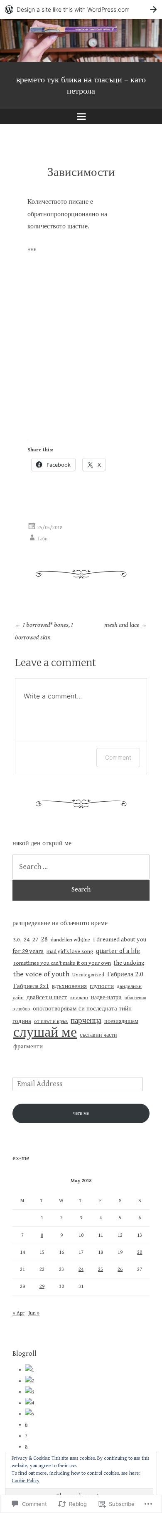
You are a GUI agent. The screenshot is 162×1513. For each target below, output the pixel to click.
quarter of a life (118, 951)
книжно (79, 998)
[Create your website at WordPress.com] (81, 9)
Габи (42, 539)
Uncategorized (88, 975)
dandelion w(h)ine (70, 940)
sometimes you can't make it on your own (62, 963)
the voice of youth (41, 974)
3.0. (17, 940)
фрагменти (28, 1046)
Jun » (33, 1313)
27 (35, 939)
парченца (86, 1020)
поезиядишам (121, 1021)
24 (26, 939)
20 (139, 1252)
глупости (102, 986)
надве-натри (106, 997)
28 (44, 939)
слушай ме (45, 1032)
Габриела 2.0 (125, 974)
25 (100, 1269)
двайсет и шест (47, 997)
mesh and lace (125, 625)
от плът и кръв (51, 1021)
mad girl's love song (70, 951)
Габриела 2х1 (31, 986)
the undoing (129, 962)
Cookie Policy (25, 1480)
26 (120, 1269)
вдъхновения (69, 986)
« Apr (18, 1313)
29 (41, 1286)
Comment (118, 757)
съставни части (98, 1035)
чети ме (81, 1113)
